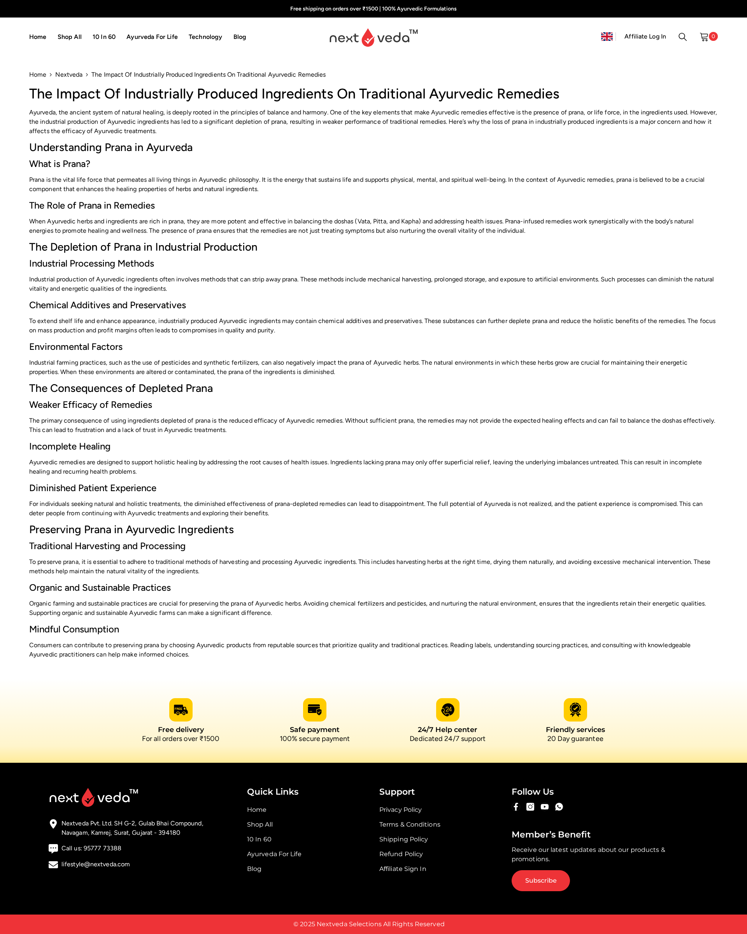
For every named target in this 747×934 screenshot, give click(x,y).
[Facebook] (516, 806)
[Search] (683, 36)
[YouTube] (544, 806)
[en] (607, 36)
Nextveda (68, 74)
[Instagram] (530, 806)
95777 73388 (102, 848)
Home (37, 74)
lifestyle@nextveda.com (95, 864)
